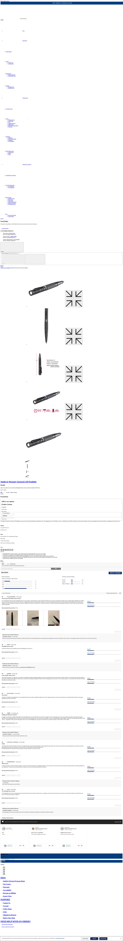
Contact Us (6, 903)
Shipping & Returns (9, 915)
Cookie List (62, 938)
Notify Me (5, 515)
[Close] (121, 938)
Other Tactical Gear (10, 151)
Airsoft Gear (10, 62)
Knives (7, 118)
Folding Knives (11, 119)
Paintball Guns (11, 88)
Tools (9, 154)
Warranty (6, 887)
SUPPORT (5, 899)
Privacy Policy (21, 862)
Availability (4, 507)
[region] (61, 938)
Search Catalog (5, 253)
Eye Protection (11, 187)
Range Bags (10, 200)
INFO (3, 878)
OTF (9, 122)
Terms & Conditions (12, 862)
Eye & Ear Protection (10, 185)
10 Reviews (13, 564)
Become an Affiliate (9, 893)
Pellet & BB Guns (12, 76)
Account (6, 906)
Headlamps (10, 140)
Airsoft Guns (10, 63)
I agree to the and (13, 862)
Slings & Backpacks (12, 202)
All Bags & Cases (11, 204)
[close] (35, 259)
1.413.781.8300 (16, 239)
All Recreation (9, 51)
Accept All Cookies (103, 938)
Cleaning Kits (11, 216)
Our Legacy (7, 884)
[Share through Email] (11, 550)
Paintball (7, 85)
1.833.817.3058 (11, 233)
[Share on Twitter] (7, 550)
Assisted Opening (11, 123)
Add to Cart (4, 519)
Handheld (10, 137)
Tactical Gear (3, 267)
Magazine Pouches (12, 203)
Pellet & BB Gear (11, 74)
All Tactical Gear (9, 108)
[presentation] (12, 618)
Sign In (2, 218)
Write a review (13, 492)
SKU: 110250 (3, 490)
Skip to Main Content (5, 1)
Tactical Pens (11, 152)
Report (18, 629)
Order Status (7, 909)
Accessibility (7, 890)
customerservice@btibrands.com (27, 667)
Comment (117, 631)
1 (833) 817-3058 (51, 931)
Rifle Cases (10, 199)
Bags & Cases (9, 197)
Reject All (94, 938)
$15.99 (2, 494)
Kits (7, 214)
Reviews (2, 561)
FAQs (5, 912)
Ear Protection (11, 186)
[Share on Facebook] (3, 550)
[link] (4, 564)
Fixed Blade (10, 121)
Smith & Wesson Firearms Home (14, 881)
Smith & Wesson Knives (13, 125)
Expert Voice (7, 896)
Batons (9, 153)
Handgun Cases (11, 198)
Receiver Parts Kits (12, 215)
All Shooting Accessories (11, 175)
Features (2, 551)
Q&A (2, 560)
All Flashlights (11, 141)
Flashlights (8, 136)
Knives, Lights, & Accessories (8, 926)
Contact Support (5, 228)
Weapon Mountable (12, 139)
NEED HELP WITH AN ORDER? (16, 921)
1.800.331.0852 (13, 236)
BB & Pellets (8, 73)
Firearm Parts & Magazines (7, 924)
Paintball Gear (11, 87)
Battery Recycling (9, 918)
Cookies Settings (85, 938)
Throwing (10, 126)
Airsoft (7, 61)
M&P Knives (11, 124)
